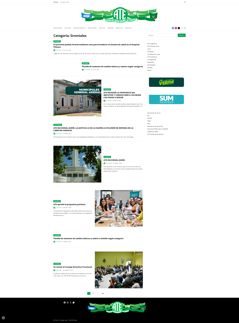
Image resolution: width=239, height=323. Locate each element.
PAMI (149, 121)
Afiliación (68, 28)
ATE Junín (56, 320)
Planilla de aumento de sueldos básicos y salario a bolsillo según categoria (88, 238)
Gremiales (57, 41)
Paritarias (150, 51)
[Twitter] (179, 28)
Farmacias (128, 28)
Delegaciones (92, 28)
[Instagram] (176, 28)
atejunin (58, 50)
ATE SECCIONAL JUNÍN (114, 160)
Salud (149, 70)
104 (103, 293)
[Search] (185, 2)
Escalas (149, 67)
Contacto (102, 28)
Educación (150, 62)
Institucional (57, 28)
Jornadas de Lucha (153, 54)
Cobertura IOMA (152, 131)
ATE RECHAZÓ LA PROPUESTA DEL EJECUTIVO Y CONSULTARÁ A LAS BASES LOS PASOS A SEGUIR (122, 95)
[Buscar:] (162, 36)
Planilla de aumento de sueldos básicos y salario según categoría (112, 66)
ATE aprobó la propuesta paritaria (69, 204)
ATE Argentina (152, 44)
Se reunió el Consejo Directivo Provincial (72, 267)
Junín (149, 49)
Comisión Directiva (79, 28)
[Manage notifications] (3, 317)
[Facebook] (173, 28)
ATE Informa (57, 124)
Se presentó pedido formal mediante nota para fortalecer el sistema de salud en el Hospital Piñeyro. (96, 45)
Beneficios (119, 28)
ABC (148, 123)
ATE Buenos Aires (153, 46)
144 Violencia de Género (155, 134)
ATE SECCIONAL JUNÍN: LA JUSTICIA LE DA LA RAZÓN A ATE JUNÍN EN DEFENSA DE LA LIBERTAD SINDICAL (93, 129)
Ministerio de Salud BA (155, 126)
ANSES (149, 118)
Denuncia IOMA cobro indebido (157, 129)
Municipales (151, 65)
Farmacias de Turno (153, 113)
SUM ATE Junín (73, 320)
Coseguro (110, 28)
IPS (148, 116)
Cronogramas (151, 59)
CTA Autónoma (152, 57)
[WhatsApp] (182, 28)
